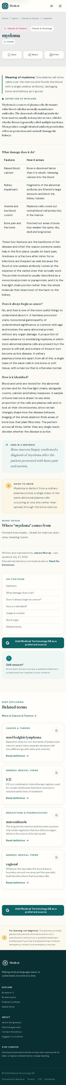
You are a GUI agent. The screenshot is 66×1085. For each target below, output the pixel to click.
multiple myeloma (52, 122)
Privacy (31, 1079)
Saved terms (8, 1006)
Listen (10, 41)
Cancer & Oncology (42, 28)
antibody (32, 189)
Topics (14, 18)
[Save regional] (56, 857)
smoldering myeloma (39, 339)
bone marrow (10, 118)
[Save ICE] (56, 772)
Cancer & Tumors (30, 18)
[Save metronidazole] (56, 815)
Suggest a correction (12, 1036)
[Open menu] (51, 6)
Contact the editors (12, 1031)
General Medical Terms (22, 770)
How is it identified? (16, 606)
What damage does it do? (20, 592)
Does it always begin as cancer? (23, 599)
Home (5, 18)
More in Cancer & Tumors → (19, 715)
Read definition (17, 755)
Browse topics (9, 997)
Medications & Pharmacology (27, 813)
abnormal (26, 113)
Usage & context (15, 613)
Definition (11, 585)
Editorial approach (11, 1027)
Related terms (13, 626)
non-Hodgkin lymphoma (23, 737)
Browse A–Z (8, 992)
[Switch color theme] (60, 6)
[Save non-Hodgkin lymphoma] (56, 730)
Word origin (12, 620)
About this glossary (11, 1022)
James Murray (42, 552)
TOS (40, 1079)
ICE (9, 780)
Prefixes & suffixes (11, 1002)
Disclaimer (50, 1079)
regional (12, 864)
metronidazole (16, 822)
